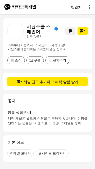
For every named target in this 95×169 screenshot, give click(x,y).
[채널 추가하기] (83, 31)
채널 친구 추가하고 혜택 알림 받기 (51, 82)
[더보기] (88, 7)
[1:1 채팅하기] (70, 31)
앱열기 (76, 7)
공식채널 (56, 29)
